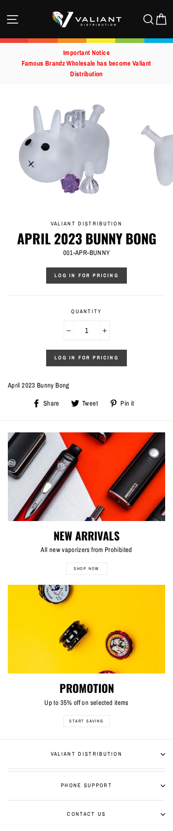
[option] (86, 63)
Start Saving (86, 721)
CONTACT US (86, 814)
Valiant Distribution (86, 754)
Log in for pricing (86, 275)
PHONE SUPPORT (86, 785)
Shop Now (86, 568)
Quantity (86, 311)
